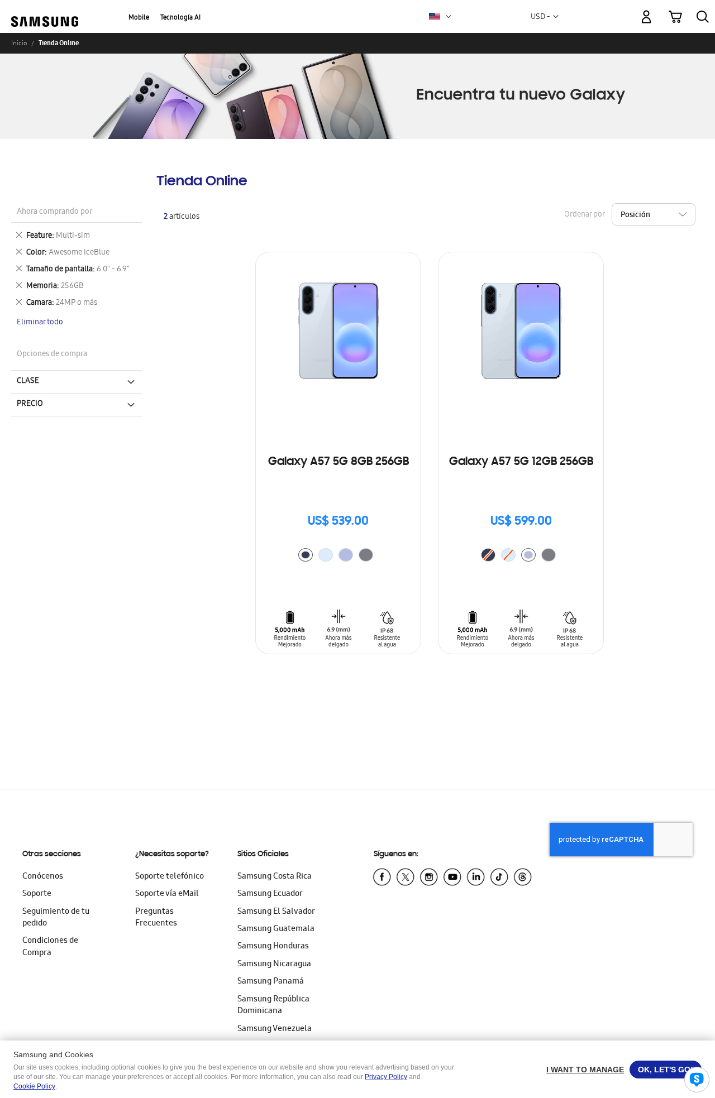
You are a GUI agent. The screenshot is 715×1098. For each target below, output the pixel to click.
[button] (448, 17)
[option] (305, 555)
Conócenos (42, 877)
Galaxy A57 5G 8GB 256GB (338, 462)
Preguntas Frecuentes (156, 918)
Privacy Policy (386, 1077)
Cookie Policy (34, 1086)
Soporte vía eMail (167, 894)
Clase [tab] (28, 381)
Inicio (19, 43)
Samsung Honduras (273, 946)
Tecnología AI (180, 18)
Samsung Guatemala (275, 929)
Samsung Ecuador (270, 894)
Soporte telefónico (169, 877)
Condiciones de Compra (50, 947)
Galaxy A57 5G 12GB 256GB (521, 462)
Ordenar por (584, 214)
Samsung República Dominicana (273, 1005)
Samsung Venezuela (274, 1029)
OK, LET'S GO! (665, 1069)
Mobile (138, 18)
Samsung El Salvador (276, 912)
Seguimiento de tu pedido (55, 918)
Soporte (36, 894)
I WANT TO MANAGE (585, 1069)
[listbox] (338, 556)
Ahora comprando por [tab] (54, 212)
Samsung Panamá (270, 982)
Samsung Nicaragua (274, 964)
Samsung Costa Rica (274, 877)
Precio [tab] (30, 404)
